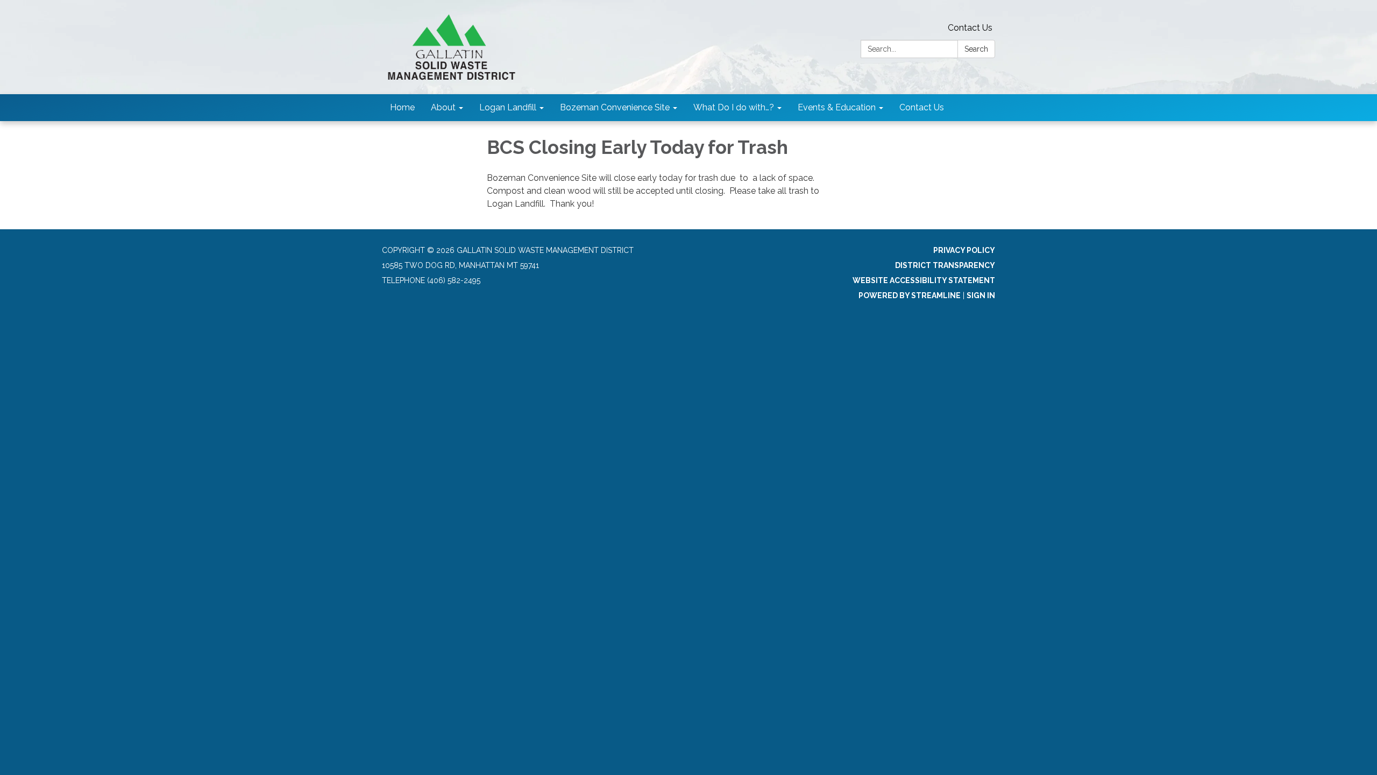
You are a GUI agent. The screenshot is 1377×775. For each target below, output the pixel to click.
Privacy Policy (964, 250)
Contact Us (970, 28)
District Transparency (945, 265)
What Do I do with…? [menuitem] (733, 107)
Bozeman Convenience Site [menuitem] (615, 107)
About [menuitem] (443, 107)
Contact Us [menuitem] (921, 107)
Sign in (981, 295)
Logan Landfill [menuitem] (507, 107)
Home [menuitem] (402, 107)
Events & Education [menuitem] (837, 107)
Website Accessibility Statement (924, 280)
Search (976, 49)
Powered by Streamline (909, 295)
